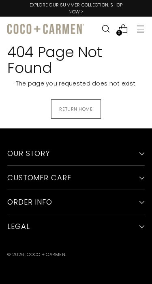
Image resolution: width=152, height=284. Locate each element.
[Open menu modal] (140, 29)
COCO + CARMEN (46, 254)
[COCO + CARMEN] (45, 29)
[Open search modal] (105, 29)
